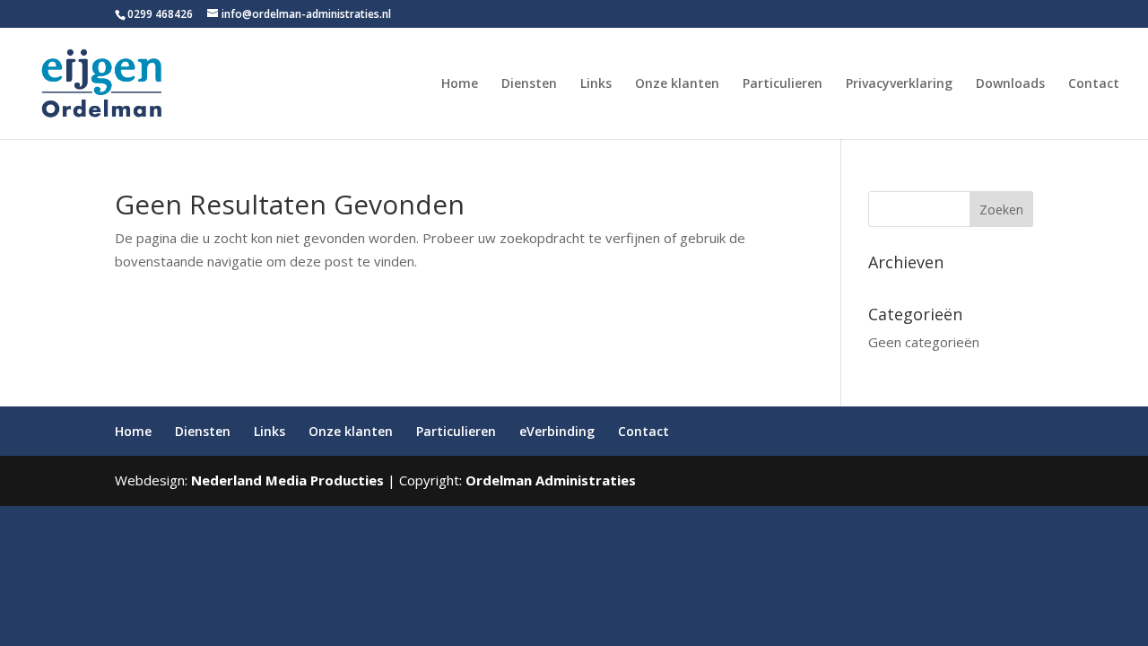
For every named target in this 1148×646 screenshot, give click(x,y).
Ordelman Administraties (550, 480)
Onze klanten (677, 84)
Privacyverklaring (899, 84)
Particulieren (782, 84)
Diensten (529, 84)
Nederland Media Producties (287, 480)
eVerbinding (557, 431)
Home (459, 84)
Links (596, 84)
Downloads (1010, 84)
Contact (1093, 84)
